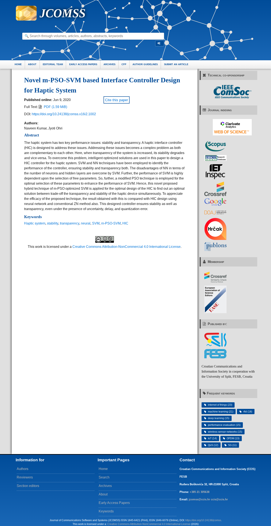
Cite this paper (116, 100)
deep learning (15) (218, 418)
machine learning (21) (220, 411)
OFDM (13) (233, 438)
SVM (96, 223)
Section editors (28, 486)
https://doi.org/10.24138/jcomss (203, 520)
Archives (105, 486)
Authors (22, 469)
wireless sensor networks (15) (225, 431)
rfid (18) (247, 411)
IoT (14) (212, 438)
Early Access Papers (114, 503)
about (32, 64)
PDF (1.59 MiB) (55, 107)
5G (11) (232, 445)
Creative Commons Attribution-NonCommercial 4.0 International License (126, 246)
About (103, 494)
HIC (125, 223)
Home (103, 469)
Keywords (106, 511)
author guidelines (145, 64)
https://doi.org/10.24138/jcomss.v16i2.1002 (64, 114)
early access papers (83, 64)
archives (109, 64)
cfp (124, 64)
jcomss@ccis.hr (199, 499)
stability (52, 223)
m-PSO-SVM (111, 223)
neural (85, 223)
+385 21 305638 (199, 492)
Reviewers (25, 477)
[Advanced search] (159, 43)
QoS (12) (213, 445)
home (18, 64)
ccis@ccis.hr (219, 499)
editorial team (53, 64)
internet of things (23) (220, 404)
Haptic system (34, 223)
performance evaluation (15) (224, 425)
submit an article (176, 64)
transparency (69, 223)
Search (104, 477)
